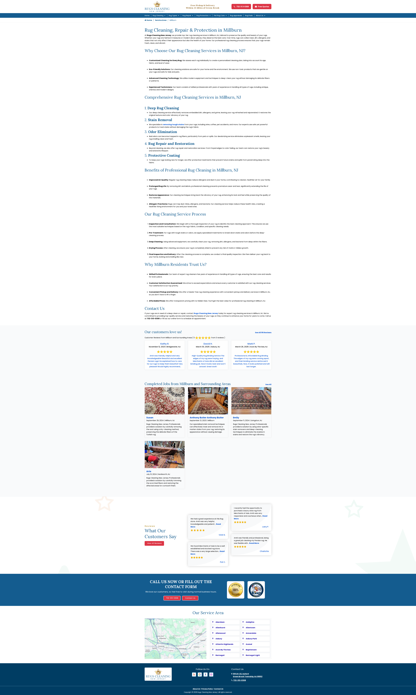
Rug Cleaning (158, 15)
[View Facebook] (205, 674)
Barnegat (220, 655)
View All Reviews (154, 543)
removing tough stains (173, 124)
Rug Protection (203, 15)
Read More (254, 543)
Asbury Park (251, 638)
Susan (149, 417)
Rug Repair (187, 15)
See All (268, 384)
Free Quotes (263, 6)
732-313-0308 (242, 6)
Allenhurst (220, 627)
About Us (259, 15)
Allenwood (220, 633)
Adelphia (250, 622)
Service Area (161, 20)
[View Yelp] (194, 674)
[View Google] (200, 674)
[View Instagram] (211, 674)
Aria (148, 471)
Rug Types (173, 15)
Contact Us (190, 598)
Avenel (249, 644)
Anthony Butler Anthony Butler (207, 417)
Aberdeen (220, 622)
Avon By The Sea (223, 649)
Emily (236, 417)
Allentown (250, 627)
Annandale (251, 633)
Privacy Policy (207, 689)
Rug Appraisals (236, 15)
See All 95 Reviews (263, 332)
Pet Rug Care (219, 15)
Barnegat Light (253, 655)
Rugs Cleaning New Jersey (206, 313)
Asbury (219, 638)
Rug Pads (249, 15)
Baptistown (251, 649)
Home (147, 15)
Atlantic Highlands (224, 644)
